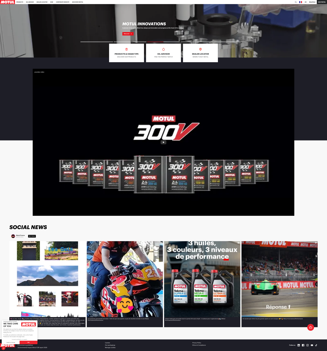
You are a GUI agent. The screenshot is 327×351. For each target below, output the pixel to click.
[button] (4, 348)
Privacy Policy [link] (196, 343)
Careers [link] (107, 343)
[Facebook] (303, 345)
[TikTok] (316, 345)
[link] (52, 2)
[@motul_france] (13, 236)
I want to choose (10, 342)
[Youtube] (312, 345)
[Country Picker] (300, 2)
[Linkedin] (298, 345)
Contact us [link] (21, 343)
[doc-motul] (310, 327)
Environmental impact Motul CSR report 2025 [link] (32, 347)
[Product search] (296, 2)
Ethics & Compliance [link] (199, 345)
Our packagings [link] (110, 345)
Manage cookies (110, 347)
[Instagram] (307, 345)
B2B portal (322, 2)
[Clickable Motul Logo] (7, 2)
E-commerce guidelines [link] (25, 345)
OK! (28, 342)
